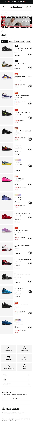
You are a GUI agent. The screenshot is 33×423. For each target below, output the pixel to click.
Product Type (19, 41)
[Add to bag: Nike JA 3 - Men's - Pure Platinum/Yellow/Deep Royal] (30, 166)
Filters (3, 41)
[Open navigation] (3, 7)
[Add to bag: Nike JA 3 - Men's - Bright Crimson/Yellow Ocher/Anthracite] (30, 149)
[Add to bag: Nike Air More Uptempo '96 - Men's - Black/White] (30, 54)
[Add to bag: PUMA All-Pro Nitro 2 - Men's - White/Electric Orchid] (30, 238)
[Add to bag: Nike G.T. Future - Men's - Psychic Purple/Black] (30, 203)
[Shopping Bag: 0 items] (30, 7)
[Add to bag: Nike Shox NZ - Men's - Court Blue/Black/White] (30, 327)
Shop (4, 379)
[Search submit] (30, 13)
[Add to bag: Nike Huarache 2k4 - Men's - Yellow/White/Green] (30, 67)
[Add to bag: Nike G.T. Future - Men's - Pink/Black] (30, 184)
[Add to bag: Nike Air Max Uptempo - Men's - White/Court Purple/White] (30, 103)
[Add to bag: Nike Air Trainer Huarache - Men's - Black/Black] (30, 313)
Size (28, 41)
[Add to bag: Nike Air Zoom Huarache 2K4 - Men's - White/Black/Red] (30, 252)
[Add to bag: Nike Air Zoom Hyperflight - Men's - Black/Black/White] (30, 139)
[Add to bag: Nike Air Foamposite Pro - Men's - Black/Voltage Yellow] (30, 117)
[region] (16, 2)
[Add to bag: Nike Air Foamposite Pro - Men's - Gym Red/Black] (30, 217)
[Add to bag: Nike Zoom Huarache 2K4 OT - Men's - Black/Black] (30, 281)
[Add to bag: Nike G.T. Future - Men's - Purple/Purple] (30, 292)
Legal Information (8, 384)
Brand (10, 41)
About (5, 375)
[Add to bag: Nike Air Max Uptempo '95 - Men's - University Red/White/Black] (30, 263)
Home (2, 31)
